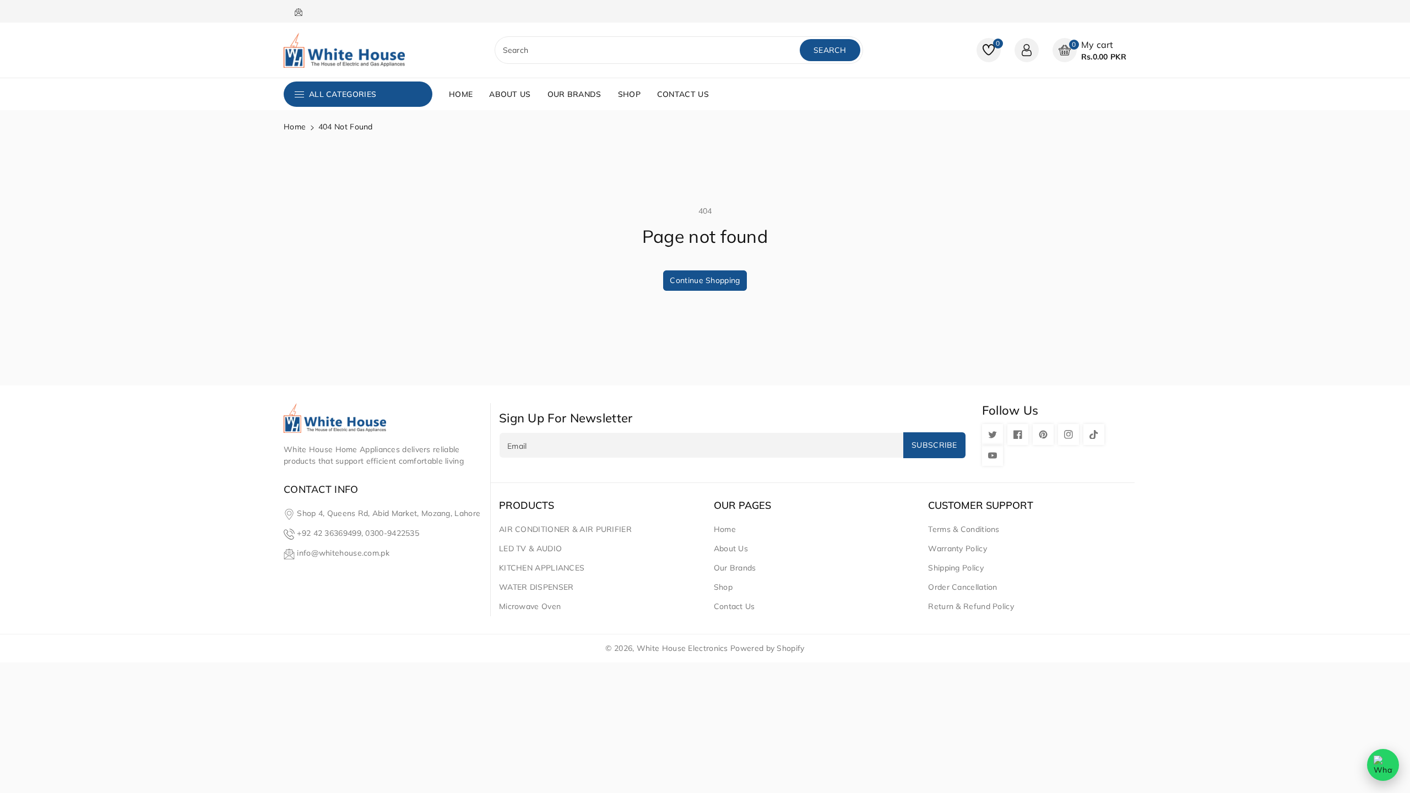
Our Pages (742, 505)
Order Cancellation (962, 587)
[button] (1089, 50)
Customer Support (980, 505)
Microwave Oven (530, 606)
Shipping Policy (956, 568)
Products (526, 505)
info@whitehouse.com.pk (343, 553)
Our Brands (735, 568)
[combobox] (648, 50)
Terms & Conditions (963, 529)
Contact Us (734, 606)
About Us (731, 548)
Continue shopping (705, 280)
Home (295, 127)
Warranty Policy (957, 548)
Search (830, 50)
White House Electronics (682, 648)
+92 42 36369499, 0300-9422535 (358, 533)
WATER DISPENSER (536, 587)
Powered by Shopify (767, 648)
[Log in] (1027, 50)
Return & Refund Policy (971, 606)
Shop (723, 587)
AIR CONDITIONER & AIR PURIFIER (565, 529)
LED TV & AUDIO (530, 548)
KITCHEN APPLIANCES (541, 568)
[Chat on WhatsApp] (1383, 765)
